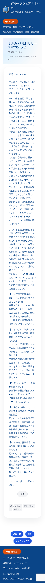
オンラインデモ (26, 26)
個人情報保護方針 (11, 573)
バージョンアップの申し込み (16, 558)
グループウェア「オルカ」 (25, 6)
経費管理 (17, 509)
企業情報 (35, 31)
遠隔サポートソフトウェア (15, 563)
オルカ (11, 56)
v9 (11, 506)
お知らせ (7, 31)
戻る (22, 494)
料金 (15, 26)
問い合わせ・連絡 (21, 31)
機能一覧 (7, 26)
